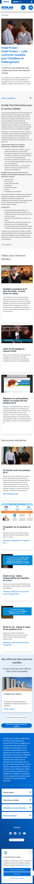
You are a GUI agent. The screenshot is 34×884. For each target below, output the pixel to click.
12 (26, 717)
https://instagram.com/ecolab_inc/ (19, 833)
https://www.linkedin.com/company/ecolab (10, 833)
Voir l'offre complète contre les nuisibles (16, 725)
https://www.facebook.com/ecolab (15, 833)
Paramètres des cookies (17, 878)
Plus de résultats (9, 709)
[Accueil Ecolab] (7, 8)
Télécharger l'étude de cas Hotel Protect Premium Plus (16, 644)
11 (24, 717)
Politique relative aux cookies (22, 865)
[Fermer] (30, 851)
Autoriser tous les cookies (17, 869)
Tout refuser (17, 874)
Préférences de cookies (16, 839)
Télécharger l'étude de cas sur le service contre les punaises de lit (16, 593)
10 (22, 717)
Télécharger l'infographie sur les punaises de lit (16, 542)
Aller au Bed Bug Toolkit (10, 494)
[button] (23, 7)
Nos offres (5, 15)
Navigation (8, 98)
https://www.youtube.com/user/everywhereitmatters (24, 833)
